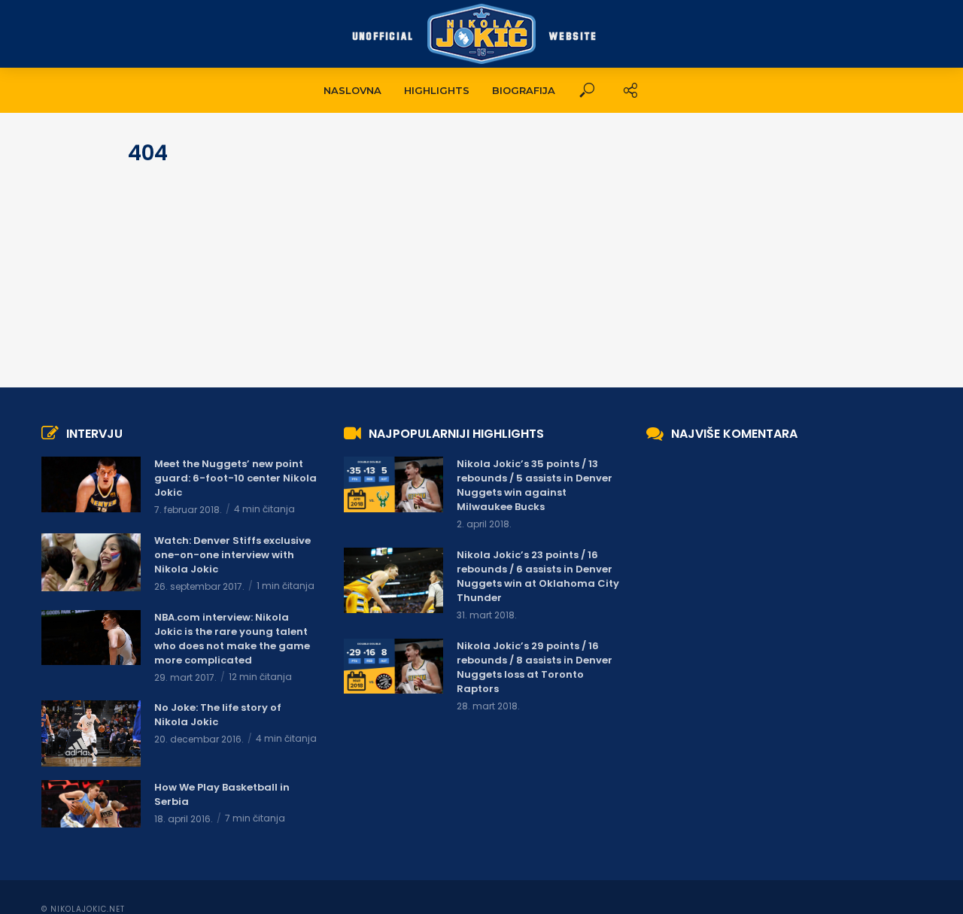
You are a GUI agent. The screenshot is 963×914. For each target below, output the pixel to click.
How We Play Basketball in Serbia (222, 794)
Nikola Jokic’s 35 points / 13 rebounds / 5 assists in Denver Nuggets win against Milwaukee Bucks (534, 485)
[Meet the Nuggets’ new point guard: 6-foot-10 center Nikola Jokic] (91, 484)
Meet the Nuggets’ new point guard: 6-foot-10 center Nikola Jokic (235, 478)
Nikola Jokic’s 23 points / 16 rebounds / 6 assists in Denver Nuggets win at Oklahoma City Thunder (538, 576)
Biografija (523, 90)
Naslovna (352, 90)
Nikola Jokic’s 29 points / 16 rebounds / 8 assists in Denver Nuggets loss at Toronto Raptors (534, 667)
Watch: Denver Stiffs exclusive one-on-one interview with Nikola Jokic (232, 554)
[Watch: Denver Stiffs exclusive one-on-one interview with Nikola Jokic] (91, 562)
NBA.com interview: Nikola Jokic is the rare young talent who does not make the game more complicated (232, 638)
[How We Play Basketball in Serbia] (91, 803)
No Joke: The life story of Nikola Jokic (217, 714)
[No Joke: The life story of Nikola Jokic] (91, 733)
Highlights (436, 90)
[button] (587, 91)
